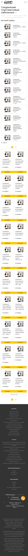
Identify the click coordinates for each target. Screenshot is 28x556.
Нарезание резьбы (14, 449)
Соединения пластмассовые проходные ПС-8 (19, 355)
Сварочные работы (14, 452)
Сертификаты (14, 472)
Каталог (14, 408)
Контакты (14, 489)
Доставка (14, 482)
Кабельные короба (14, 411)
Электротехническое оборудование (14, 427)
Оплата (14, 484)
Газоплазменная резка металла (14, 458)
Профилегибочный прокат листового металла (14, 447)
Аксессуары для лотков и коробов (14, 418)
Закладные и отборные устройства (14, 425)
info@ (15, 497)
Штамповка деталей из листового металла (14, 450)
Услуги (14, 439)
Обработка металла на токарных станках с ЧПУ (14, 463)
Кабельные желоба (14, 413)
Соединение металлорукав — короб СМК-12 (19, 209)
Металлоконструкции (14, 433)
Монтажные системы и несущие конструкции (14, 422)
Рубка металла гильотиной (14, 456)
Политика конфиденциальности (14, 487)
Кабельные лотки (14, 416)
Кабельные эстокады (14, 415)
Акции (14, 485)
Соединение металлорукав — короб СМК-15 (7, 233)
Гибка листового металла (14, 454)
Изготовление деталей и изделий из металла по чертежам (14, 444)
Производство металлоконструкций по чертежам (14, 442)
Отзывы (14, 471)
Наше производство (14, 468)
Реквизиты (14, 474)
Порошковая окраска (14, 461)
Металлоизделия (14, 431)
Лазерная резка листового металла (14, 459)
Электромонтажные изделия (14, 424)
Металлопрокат (14, 420)
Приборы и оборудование (14, 434)
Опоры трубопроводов (14, 429)
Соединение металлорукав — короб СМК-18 (19, 233)
